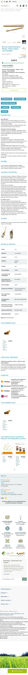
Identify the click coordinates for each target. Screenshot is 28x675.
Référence (4, 54)
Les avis (4, 111)
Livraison (5, 107)
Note (2, 480)
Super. (2, 483)
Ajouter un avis (22, 57)
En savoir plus (6, 99)
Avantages (7, 532)
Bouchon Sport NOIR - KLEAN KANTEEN (17, 459)
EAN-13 (3, 317)
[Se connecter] (20, 5)
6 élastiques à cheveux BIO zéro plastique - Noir (5, 458)
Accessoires (16, 107)
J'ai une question (14, 90)
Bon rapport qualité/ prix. (8, 493)
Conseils (20, 521)
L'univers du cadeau (20, 532)
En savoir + (7, 574)
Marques (14, 1)
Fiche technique (20, 99)
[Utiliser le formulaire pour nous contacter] (10, 1)
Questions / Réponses (8, 103)
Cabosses (7, 545)
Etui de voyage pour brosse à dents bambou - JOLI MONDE (5, 345)
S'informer (21, 545)
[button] (13, 469)
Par (5, 481)
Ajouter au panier (18, 671)
